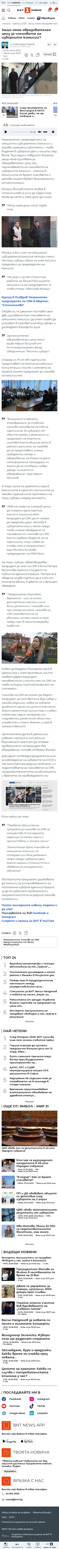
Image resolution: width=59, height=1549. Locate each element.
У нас (6, 59)
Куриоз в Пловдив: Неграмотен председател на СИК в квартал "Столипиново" (25, 301)
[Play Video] (29, 78)
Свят (22, 18)
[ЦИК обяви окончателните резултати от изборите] (8, 1214)
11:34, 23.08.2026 (10, 1380)
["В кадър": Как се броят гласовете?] (8, 1182)
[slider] (18, 131)
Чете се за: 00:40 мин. (30, 1380)
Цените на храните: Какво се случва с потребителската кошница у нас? (26, 1372)
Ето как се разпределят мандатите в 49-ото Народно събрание (34, 1163)
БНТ (4, 3)
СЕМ (4, 1517)
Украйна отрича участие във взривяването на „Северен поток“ (35, 1305)
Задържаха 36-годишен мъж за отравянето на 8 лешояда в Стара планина (30, 1081)
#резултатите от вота (18, 942)
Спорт (31, 18)
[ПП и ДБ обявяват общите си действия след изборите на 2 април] (8, 1198)
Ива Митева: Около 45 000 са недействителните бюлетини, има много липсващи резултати (35, 1229)
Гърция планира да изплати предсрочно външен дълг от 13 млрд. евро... (31, 1048)
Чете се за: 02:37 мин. (30, 1361)
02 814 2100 (12, 1493)
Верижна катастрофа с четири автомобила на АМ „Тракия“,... (32, 965)
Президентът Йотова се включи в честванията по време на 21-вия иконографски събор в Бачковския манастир (35, 1272)
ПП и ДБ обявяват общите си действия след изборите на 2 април (36, 1196)
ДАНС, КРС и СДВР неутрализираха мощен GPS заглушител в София (29, 1070)
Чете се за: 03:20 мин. (30, 1327)
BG (54, 3)
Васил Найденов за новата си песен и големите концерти (26, 1321)
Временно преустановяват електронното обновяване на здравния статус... (31, 1092)
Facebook (39, 913)
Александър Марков (24, 44)
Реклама (29, 1021)
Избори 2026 (19, 23)
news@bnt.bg (14, 1499)
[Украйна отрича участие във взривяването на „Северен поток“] (8, 1308)
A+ (49, 44)
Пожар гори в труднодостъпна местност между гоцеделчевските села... (31, 983)
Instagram (9, 917)
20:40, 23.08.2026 (11, 1342)
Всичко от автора (20, 46)
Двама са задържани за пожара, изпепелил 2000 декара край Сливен (34, 1289)
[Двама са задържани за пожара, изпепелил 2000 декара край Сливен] (8, 1291)
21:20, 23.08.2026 (25, 1295)
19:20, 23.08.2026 (10, 1327)
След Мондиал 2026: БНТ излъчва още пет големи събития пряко (32, 1038)
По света (22, 1314)
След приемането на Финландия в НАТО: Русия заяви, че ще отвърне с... (33, 112)
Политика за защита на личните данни (23, 1522)
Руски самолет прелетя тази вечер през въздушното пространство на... (30, 1059)
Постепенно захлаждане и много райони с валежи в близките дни (32, 973)
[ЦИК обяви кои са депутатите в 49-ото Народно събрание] (29, 1129)
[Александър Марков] (6, 45)
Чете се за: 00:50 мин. (45, 1295)
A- (55, 44)
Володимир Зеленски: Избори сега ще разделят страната (26, 1337)
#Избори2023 (11, 944)
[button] (50, 1545)
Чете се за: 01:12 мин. (44, 1279)
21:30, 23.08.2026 (10, 1361)
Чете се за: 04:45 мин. (31, 1264)
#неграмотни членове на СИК (21, 939)
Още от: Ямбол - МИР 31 (26, 1106)
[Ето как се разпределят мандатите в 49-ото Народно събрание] (8, 1165)
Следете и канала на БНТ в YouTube (28, 920)
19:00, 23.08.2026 (10, 1264)
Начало (6, 23)
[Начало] (3, 18)
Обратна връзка (42, 1512)
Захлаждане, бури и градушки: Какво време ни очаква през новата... (26, 1353)
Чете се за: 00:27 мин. (46, 1312)
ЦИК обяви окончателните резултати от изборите (36, 1211)
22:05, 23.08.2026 (25, 1312)
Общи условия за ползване (16, 1512)
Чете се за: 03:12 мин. (31, 1342)
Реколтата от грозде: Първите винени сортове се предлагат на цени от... (33, 1002)
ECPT (11, 1517)
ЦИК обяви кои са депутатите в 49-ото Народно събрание (28, 1149)
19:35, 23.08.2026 (25, 1279)
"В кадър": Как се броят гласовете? (33, 1179)
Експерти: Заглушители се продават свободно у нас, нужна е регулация (33, 1013)
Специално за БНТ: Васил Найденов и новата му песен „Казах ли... (33, 993)
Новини (12, 18)
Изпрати (10, 1471)
